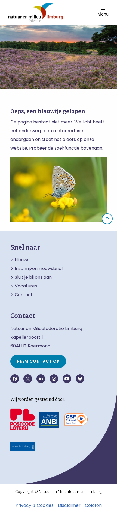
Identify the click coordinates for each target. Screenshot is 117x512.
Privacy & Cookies (35, 505)
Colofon (93, 505)
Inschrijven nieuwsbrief (39, 268)
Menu (103, 13)
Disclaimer (69, 505)
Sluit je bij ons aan (33, 277)
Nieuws (22, 260)
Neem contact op (38, 361)
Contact (24, 295)
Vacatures (26, 286)
